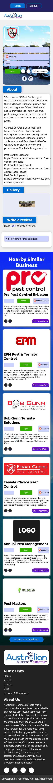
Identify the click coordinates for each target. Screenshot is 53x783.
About (7, 680)
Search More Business (26, 639)
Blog (6, 688)
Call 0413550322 (40, 71)
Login (17, 5)
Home (7, 676)
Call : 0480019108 (40, 630)
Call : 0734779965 (40, 511)
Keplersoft (23, 778)
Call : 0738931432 (40, 570)
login (13, 226)
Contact (8, 684)
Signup (34, 5)
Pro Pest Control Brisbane (26, 294)
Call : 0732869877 (40, 449)
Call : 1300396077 (40, 385)
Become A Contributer (16, 693)
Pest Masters (15, 603)
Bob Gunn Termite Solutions (19, 420)
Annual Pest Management (26, 544)
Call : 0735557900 (40, 321)
